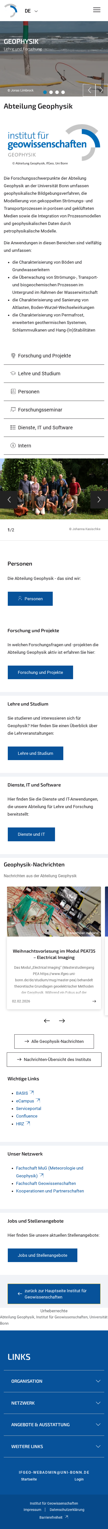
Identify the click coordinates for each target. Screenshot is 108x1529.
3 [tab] (57, 92)
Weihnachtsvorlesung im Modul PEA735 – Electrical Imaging (54, 954)
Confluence (26, 1116)
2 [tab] (51, 92)
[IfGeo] (10, 10)
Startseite (29, 1479)
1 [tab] (45, 92)
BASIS (22, 1093)
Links (19, 1356)
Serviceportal (28, 1108)
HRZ (20, 1123)
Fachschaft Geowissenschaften (46, 1183)
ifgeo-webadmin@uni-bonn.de (54, 1472)
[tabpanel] (54, 59)
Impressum (32, 1510)
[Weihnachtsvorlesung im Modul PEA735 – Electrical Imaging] (94, 1001)
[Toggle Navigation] (96, 10)
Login (79, 1479)
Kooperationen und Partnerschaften (50, 1190)
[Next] (101, 90)
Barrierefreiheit (51, 1517)
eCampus (25, 1100)
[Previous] (89, 90)
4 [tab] (63, 92)
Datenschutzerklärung (67, 1510)
